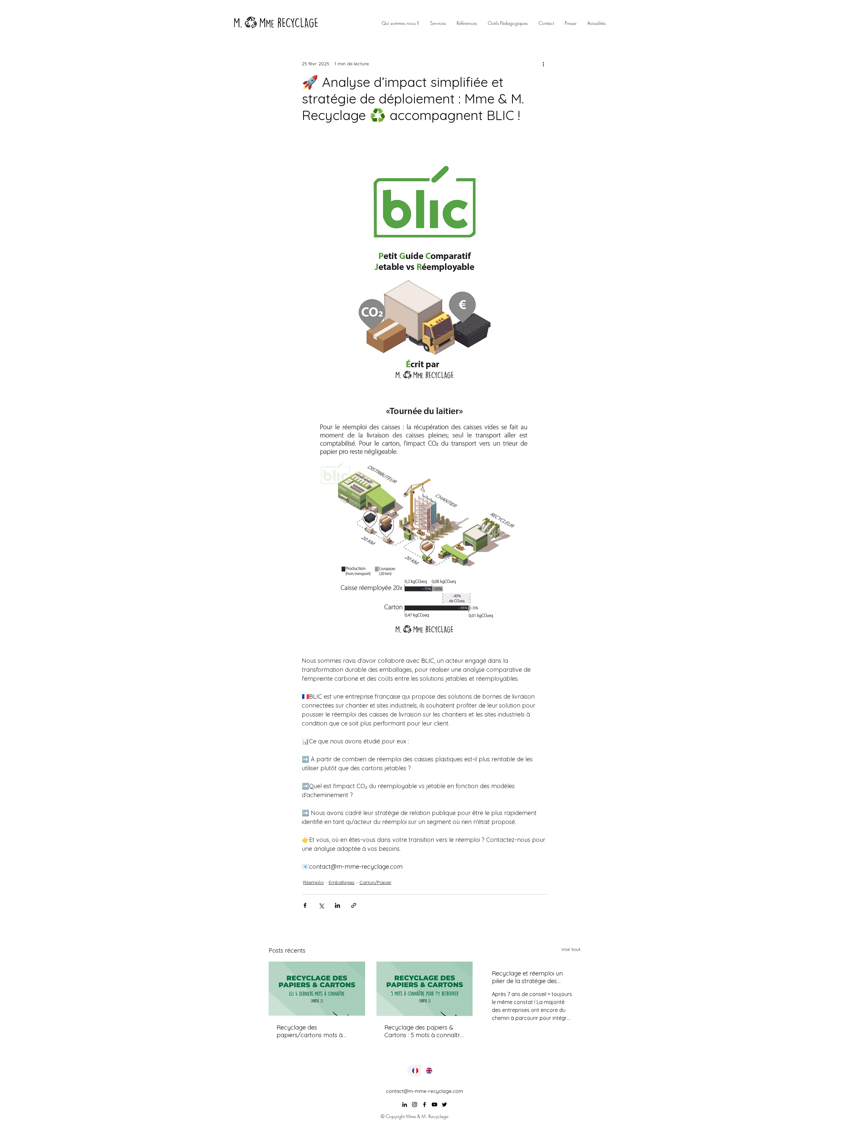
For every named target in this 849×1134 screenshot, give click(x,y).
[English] (428, 1070)
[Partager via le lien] (354, 905)
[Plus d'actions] (543, 64)
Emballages (342, 882)
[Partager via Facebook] (305, 905)
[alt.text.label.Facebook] (424, 1104)
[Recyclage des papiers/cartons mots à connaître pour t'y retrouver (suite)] (317, 989)
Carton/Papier (375, 882)
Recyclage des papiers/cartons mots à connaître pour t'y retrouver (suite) (315, 1031)
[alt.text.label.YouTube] (434, 1104)
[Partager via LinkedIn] (337, 905)
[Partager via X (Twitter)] (321, 905)
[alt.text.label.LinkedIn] (404, 1104)
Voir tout (570, 949)
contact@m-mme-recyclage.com (424, 1091)
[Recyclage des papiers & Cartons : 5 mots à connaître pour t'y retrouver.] (424, 989)
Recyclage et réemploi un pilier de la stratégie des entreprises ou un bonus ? (527, 977)
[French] (414, 1070)
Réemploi (313, 882)
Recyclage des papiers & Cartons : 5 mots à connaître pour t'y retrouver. (423, 1031)
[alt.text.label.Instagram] (414, 1104)
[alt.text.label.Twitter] (444, 1104)
